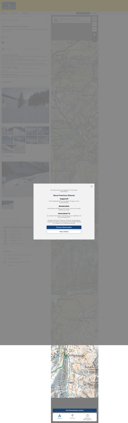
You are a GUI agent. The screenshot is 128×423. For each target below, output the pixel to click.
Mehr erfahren (64, 231)
